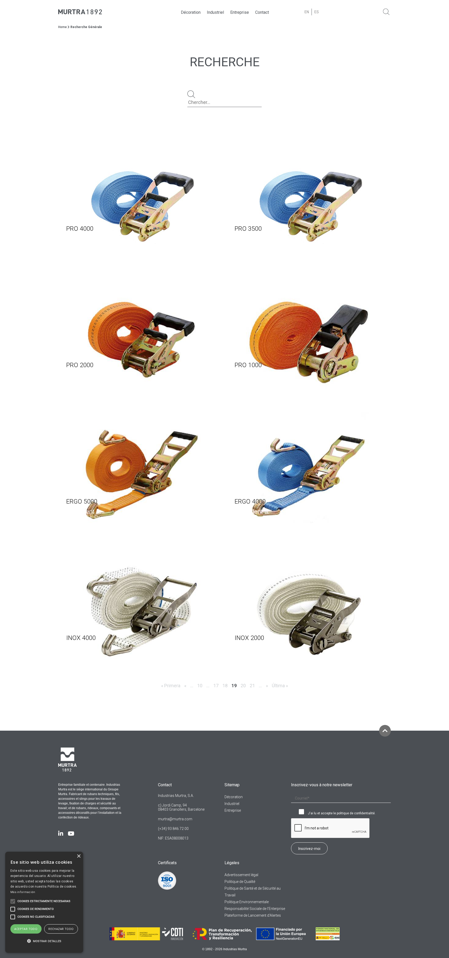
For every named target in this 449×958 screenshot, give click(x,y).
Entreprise (239, 12)
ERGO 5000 (81, 501)
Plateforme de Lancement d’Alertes (252, 915)
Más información (22, 892)
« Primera (170, 685)
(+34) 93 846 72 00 (173, 829)
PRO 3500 (248, 228)
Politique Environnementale (246, 902)
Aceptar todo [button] (25, 929)
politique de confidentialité (356, 813)
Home (62, 27)
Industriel (215, 12)
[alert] (44, 902)
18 (225, 685)
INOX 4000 (81, 638)
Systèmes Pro (84, 245)
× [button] (79, 856)
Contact (262, 12)
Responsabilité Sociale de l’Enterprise (254, 909)
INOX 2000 (249, 638)
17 (216, 685)
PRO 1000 (248, 365)
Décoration (191, 12)
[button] (44, 941)
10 (199, 685)
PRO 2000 (79, 365)
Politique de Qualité (239, 882)
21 (252, 685)
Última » (280, 685)
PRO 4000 (79, 228)
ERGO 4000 (250, 501)
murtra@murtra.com (175, 819)
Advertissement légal (241, 875)
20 (243, 685)
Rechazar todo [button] (61, 929)
